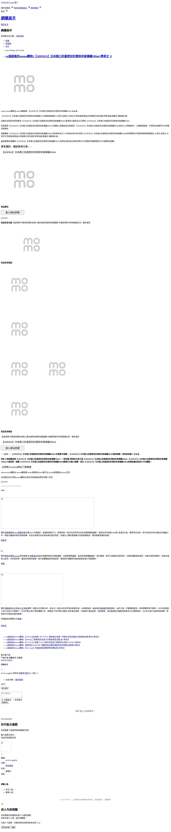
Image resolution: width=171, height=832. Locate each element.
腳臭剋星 (21, 533)
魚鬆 (3, 564)
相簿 (7, 41)
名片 (7, 46)
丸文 (14, 608)
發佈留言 (5, 702)
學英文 (4, 626)
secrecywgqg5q (6, 660)
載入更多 (5, 688)
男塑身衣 (33, 556)
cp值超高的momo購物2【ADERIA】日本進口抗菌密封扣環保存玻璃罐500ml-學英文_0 (59, 56)
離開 (13, 827)
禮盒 (19, 619)
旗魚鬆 (103, 608)
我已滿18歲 (6, 827)
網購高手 (8, 18)
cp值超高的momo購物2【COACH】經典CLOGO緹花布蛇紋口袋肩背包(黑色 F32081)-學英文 (43, 642)
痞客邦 (22, 673)
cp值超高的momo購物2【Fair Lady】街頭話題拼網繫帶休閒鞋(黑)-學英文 (35, 648)
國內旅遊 (19, 680)
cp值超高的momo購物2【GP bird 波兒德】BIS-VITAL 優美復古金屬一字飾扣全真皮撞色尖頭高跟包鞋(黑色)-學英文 (52, 637)
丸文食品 (23, 608)
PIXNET (68, 800)
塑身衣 (4, 540)
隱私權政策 (98, 800)
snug (2, 490)
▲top (3, 684)
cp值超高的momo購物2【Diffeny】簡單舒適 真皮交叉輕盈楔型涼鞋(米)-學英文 (37, 640)
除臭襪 (7, 533)
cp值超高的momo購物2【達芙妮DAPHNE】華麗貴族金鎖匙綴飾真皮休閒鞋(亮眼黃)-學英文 (43, 645)
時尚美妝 (20, 36)
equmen (17, 556)
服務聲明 (108, 800)
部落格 (8, 44)
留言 (27, 673)
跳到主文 (4, 25)
